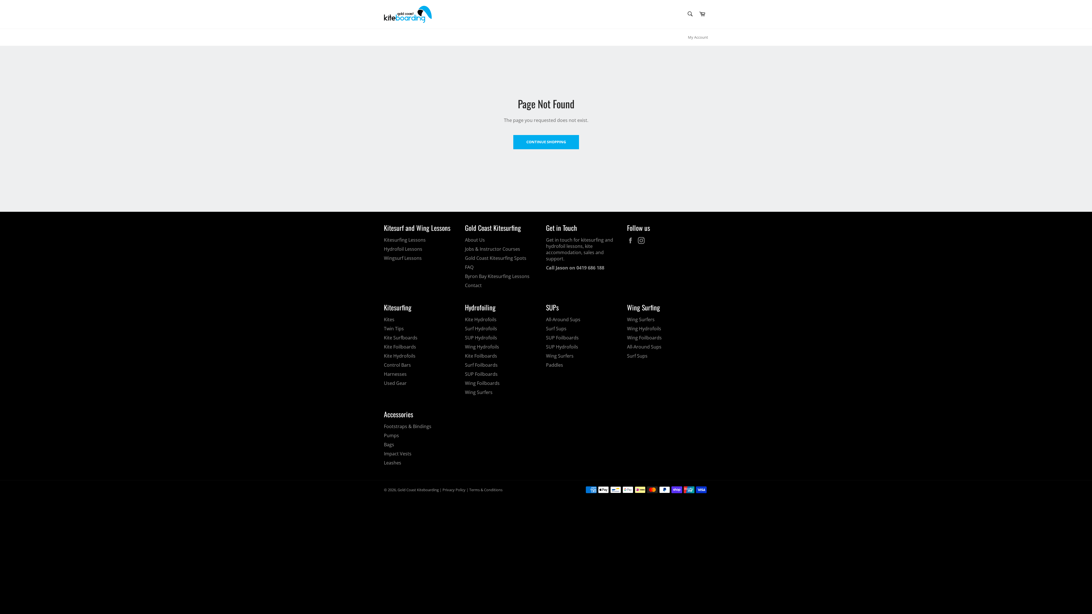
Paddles (554, 365)
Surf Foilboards (481, 365)
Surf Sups (556, 328)
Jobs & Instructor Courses (492, 249)
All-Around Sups (563, 319)
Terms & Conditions (485, 489)
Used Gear (395, 383)
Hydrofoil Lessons (403, 249)
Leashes (392, 463)
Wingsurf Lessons (403, 258)
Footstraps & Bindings (407, 426)
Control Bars (397, 365)
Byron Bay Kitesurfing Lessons (497, 276)
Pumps (391, 435)
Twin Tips (394, 328)
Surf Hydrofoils (481, 328)
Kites (389, 319)
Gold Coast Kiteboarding (418, 489)
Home (390, 37)
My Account (698, 37)
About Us (475, 240)
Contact (473, 285)
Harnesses (395, 374)
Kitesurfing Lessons (405, 240)
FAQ (469, 267)
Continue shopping (546, 141)
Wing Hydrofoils (482, 347)
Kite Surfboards (400, 338)
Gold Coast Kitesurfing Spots (495, 258)
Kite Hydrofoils (399, 356)
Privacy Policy (454, 489)
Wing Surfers (479, 392)
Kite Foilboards (400, 347)
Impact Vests (397, 454)
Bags (389, 444)
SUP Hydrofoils (481, 338)
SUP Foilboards (481, 374)
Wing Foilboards (482, 383)
